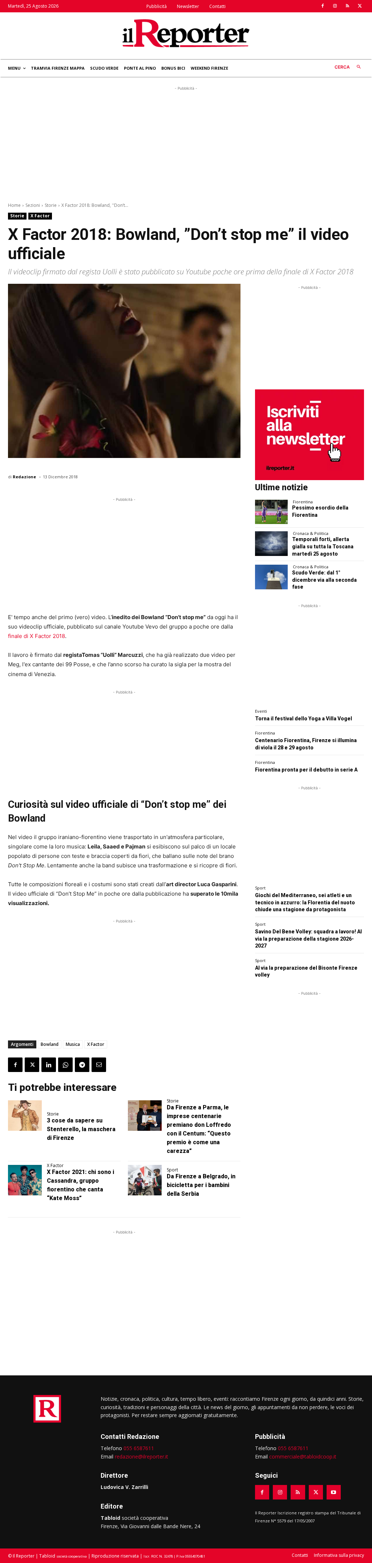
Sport (172, 1170)
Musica (73, 1044)
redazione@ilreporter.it (141, 1456)
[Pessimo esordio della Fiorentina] (271, 512)
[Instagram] (335, 6)
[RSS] (347, 6)
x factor (95, 1044)
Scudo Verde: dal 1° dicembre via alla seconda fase (324, 580)
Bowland (49, 1044)
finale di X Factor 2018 (36, 636)
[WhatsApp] (65, 1064)
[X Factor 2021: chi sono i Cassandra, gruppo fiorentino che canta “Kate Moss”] (25, 1180)
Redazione (24, 476)
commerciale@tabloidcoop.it (302, 1456)
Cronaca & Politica (310, 533)
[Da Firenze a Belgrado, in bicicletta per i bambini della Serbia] (145, 1180)
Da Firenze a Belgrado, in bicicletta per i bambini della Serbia (201, 1185)
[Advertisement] (186, 143)
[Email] (99, 1064)
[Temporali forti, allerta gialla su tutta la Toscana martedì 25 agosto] (271, 543)
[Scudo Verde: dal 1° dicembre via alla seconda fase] (271, 577)
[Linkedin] (48, 1064)
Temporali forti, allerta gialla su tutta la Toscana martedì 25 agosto (322, 546)
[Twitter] (359, 6)
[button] (349, 67)
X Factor (40, 216)
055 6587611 (139, 1448)
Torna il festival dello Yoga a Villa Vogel (303, 718)
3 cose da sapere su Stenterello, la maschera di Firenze (81, 1129)
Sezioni (32, 205)
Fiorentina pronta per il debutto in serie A (306, 770)
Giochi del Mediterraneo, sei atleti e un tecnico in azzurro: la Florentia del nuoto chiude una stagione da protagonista (305, 902)
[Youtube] (334, 1492)
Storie (51, 205)
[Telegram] (82, 1064)
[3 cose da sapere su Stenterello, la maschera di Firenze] (25, 1115)
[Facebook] (322, 6)
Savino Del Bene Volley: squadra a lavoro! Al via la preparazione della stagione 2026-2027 (308, 939)
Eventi (261, 711)
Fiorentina (303, 501)
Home (14, 205)
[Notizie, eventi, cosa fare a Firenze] (186, 33)
